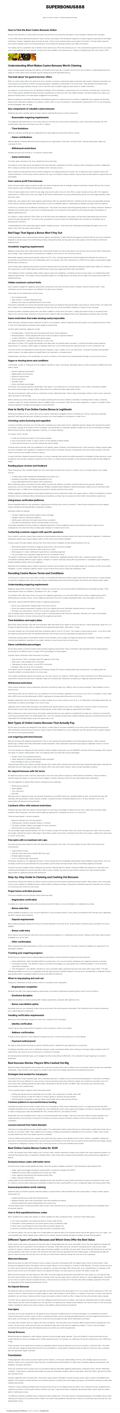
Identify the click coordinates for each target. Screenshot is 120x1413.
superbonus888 (60, 7)
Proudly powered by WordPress (17, 1411)
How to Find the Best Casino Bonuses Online (60, 17)
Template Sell (44, 1411)
